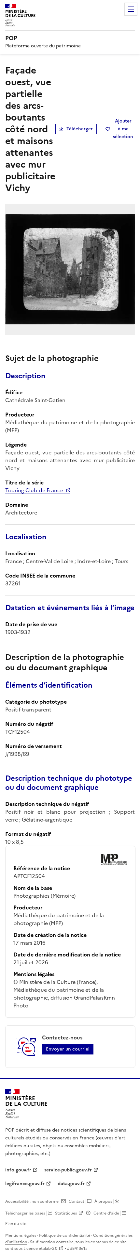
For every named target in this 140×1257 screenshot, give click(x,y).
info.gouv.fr (18, 1170)
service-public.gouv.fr (68, 1170)
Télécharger (79, 128)
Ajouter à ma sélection (123, 129)
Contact (76, 1201)
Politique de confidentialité (64, 1235)
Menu (130, 9)
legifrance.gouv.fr (25, 1183)
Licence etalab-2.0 (40, 1248)
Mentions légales (20, 1235)
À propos (103, 1201)
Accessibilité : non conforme (32, 1201)
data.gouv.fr (71, 1183)
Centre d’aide (106, 1213)
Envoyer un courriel (68, 1049)
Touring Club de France (34, 490)
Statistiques (66, 1213)
